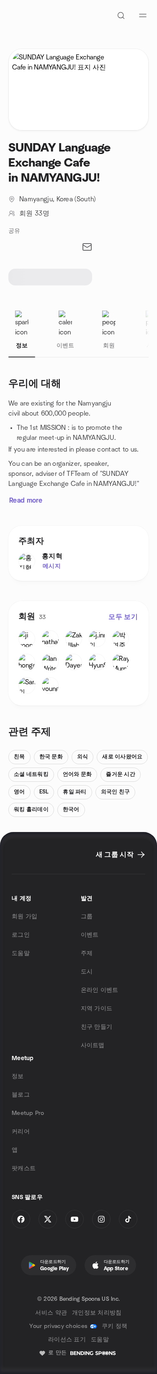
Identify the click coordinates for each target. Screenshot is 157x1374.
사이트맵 (93, 1045)
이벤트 (90, 935)
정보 (18, 1076)
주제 (87, 953)
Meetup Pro (28, 1113)
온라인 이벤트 (99, 990)
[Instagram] (101, 1219)
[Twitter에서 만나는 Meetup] (48, 1219)
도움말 (21, 953)
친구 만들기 (97, 1027)
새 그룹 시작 (115, 854)
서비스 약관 (51, 1313)
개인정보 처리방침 (97, 1313)
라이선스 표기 (67, 1340)
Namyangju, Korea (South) (57, 199)
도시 (87, 972)
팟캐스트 (24, 1168)
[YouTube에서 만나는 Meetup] (74, 1219)
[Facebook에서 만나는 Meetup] (21, 1219)
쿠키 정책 (114, 1326)
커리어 (21, 1132)
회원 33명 (34, 213)
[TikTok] (128, 1219)
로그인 (21, 935)
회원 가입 (24, 916)
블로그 (21, 1095)
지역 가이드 (97, 1009)
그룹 (87, 916)
